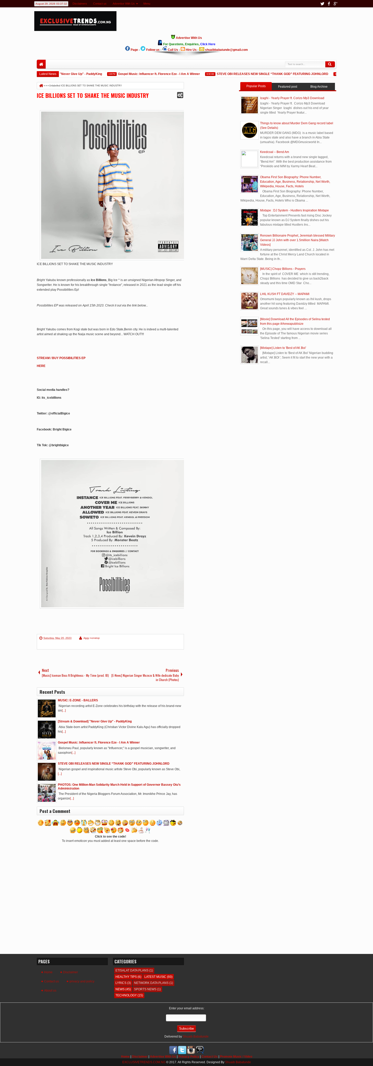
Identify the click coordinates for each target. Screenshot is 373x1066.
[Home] (40, 85)
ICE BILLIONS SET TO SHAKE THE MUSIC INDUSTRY (93, 95)
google (335, 3)
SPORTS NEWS (145, 989)
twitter (322, 3)
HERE (41, 366)
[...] (64, 710)
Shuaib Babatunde (196, 1036)
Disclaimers (80, 3)
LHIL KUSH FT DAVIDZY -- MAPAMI (284, 294)
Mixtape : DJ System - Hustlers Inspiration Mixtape (294, 210)
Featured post (287, 86)
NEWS (120, 989)
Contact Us (209, 1056)
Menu (146, 3)
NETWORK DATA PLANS (151, 983)
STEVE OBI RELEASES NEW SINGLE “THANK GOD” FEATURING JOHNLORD (261, 74)
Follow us (153, 50)
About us (50, 990)
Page (134, 50)
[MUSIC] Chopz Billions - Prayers (283, 269)
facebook (329, 3)
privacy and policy (82, 981)
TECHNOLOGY (126, 995)
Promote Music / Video (236, 1056)
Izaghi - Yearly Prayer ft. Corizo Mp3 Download (292, 98)
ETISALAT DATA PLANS (131, 970)
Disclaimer (70, 972)
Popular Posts (256, 86)
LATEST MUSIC (155, 977)
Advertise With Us (124, 3)
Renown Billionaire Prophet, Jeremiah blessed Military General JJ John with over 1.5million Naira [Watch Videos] (297, 240)
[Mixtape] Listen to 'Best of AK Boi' (283, 348)
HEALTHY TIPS (126, 977)
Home (41, 64)
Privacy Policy (188, 1056)
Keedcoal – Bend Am (274, 152)
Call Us (173, 50)
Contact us (100, 3)
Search (330, 64)
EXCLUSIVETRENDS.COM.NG (143, 1062)
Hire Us (191, 50)
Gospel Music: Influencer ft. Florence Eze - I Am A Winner (148, 74)
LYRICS (120, 983)
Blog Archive (319, 86)
